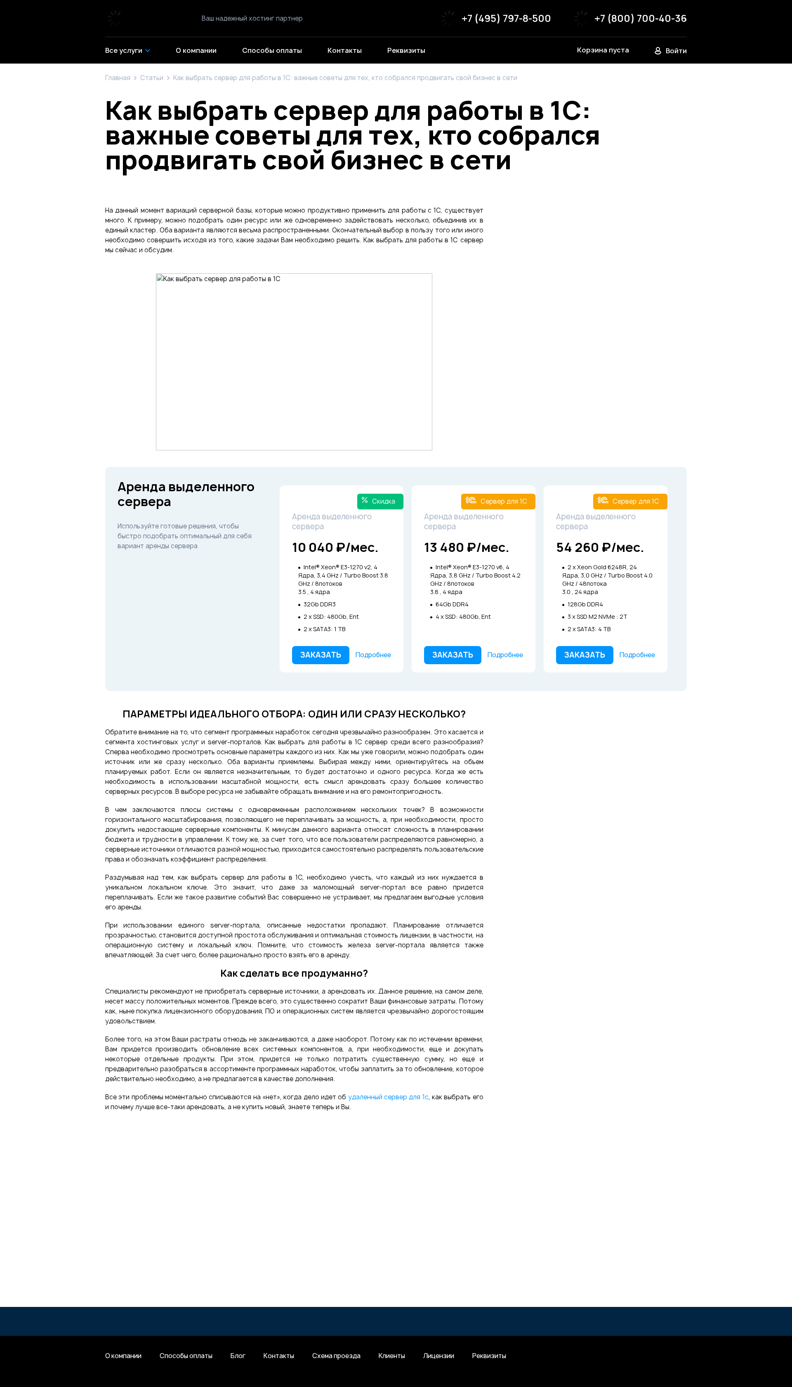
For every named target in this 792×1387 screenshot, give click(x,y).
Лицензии (438, 1356)
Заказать (320, 655)
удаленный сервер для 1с (388, 1097)
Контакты (279, 1356)
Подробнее (373, 655)
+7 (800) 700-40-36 (640, 18)
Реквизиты (489, 1356)
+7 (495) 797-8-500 (506, 18)
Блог (238, 1356)
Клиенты (392, 1356)
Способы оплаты (186, 1356)
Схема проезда (336, 1356)
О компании (123, 1356)
